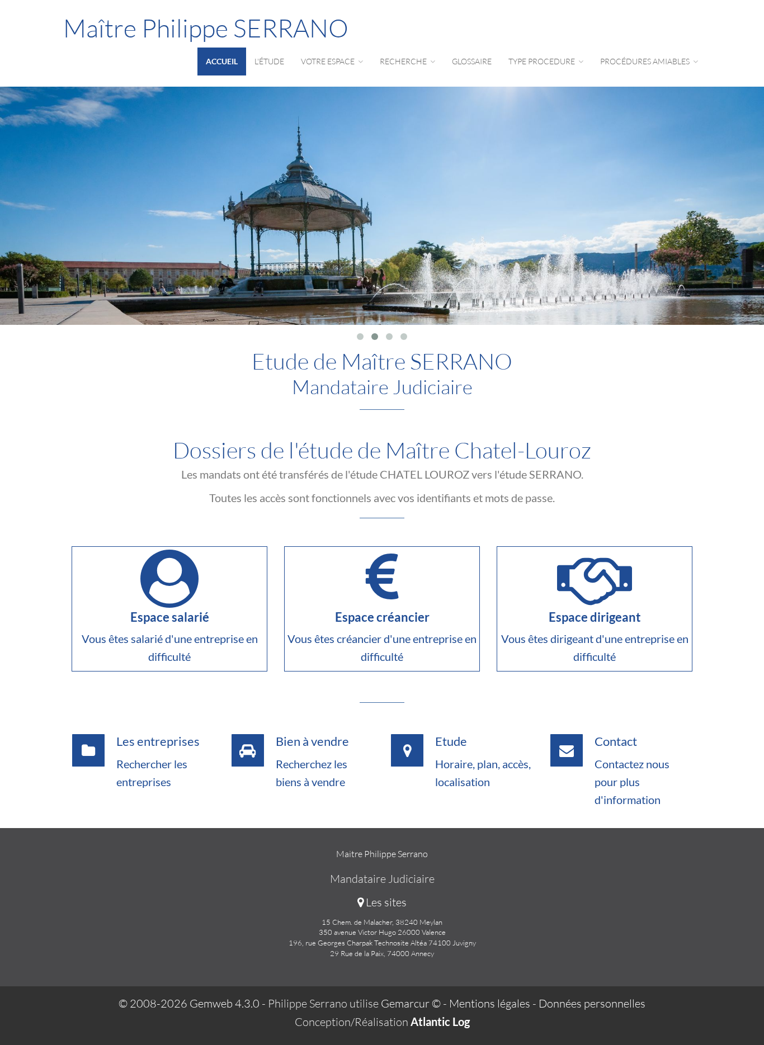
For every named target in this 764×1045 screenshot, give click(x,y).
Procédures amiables (645, 61)
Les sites (385, 902)
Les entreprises (158, 741)
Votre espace (328, 61)
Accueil (222, 61)
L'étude (269, 61)
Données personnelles (592, 1003)
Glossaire (472, 61)
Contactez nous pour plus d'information (632, 781)
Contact (616, 741)
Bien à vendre (312, 741)
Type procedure (542, 61)
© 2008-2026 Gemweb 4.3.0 (189, 1003)
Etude (451, 741)
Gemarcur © (411, 1003)
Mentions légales (489, 1003)
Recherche (404, 61)
